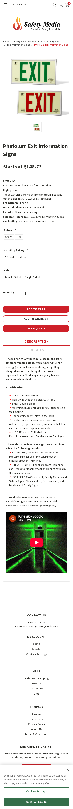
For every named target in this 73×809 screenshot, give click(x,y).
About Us (36, 729)
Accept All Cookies (36, 802)
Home (6, 41)
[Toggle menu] (5, 7)
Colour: (10, 230)
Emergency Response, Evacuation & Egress (36, 41)
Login (36, 644)
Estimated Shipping (37, 679)
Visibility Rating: (16, 250)
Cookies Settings (36, 791)
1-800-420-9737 (18, 4)
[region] (36, 787)
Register (36, 649)
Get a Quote (36, 328)
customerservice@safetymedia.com (36, 627)
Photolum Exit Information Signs (51, 45)
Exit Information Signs (18, 45)
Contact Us (36, 689)
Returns (36, 684)
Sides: (9, 270)
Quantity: (9, 293)
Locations (37, 719)
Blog (36, 694)
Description (36, 341)
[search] (53, 5)
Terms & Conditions (36, 734)
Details (36, 350)
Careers (36, 714)
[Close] (68, 770)
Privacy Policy (36, 724)
